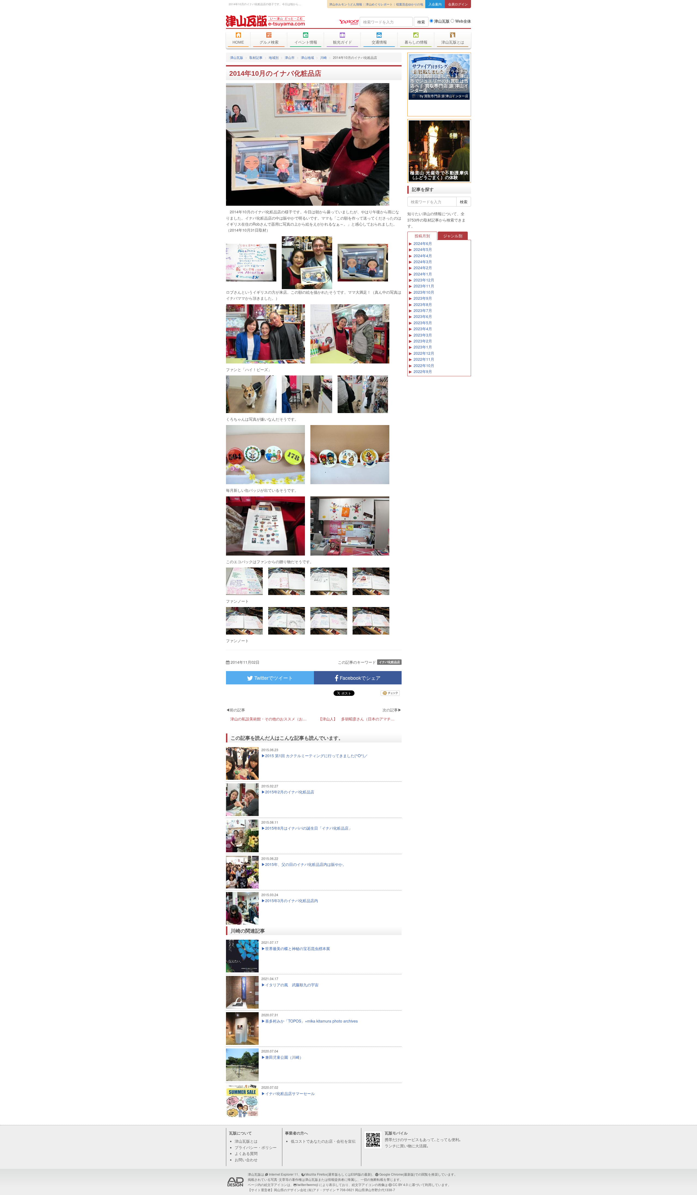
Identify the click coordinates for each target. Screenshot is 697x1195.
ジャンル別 (452, 235)
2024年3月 (423, 261)
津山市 (290, 57)
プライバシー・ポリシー (256, 1147)
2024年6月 (423, 243)
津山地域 (307, 57)
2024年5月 (423, 249)
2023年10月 (424, 292)
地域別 (274, 57)
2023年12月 (424, 280)
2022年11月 (424, 359)
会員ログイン (458, 4)
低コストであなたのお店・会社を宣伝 (323, 1141)
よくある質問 (246, 1153)
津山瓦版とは (452, 42)
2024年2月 (423, 267)
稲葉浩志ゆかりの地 (409, 4)
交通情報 (379, 42)
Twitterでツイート (273, 677)
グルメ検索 (269, 42)
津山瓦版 (265, 21)
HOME (238, 42)
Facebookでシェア (359, 677)
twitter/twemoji (307, 1184)
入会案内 (435, 4)
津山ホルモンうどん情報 (345, 4)
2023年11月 (424, 286)
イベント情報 (305, 42)
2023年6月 (423, 316)
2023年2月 (423, 341)
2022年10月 (424, 365)
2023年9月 (423, 298)
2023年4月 (423, 328)
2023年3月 (423, 335)
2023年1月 (423, 347)
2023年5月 (423, 322)
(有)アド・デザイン (321, 1189)
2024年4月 (423, 255)
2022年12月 (424, 353)
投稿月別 (422, 235)
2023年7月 (423, 310)
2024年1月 (423, 274)
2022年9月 (423, 371)
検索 (421, 22)
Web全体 (462, 21)
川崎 (323, 57)
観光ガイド (342, 42)
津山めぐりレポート (379, 4)
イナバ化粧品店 (389, 662)
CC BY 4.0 (400, 1184)
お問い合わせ (246, 1159)
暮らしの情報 (416, 42)
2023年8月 (423, 304)
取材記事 (255, 57)
